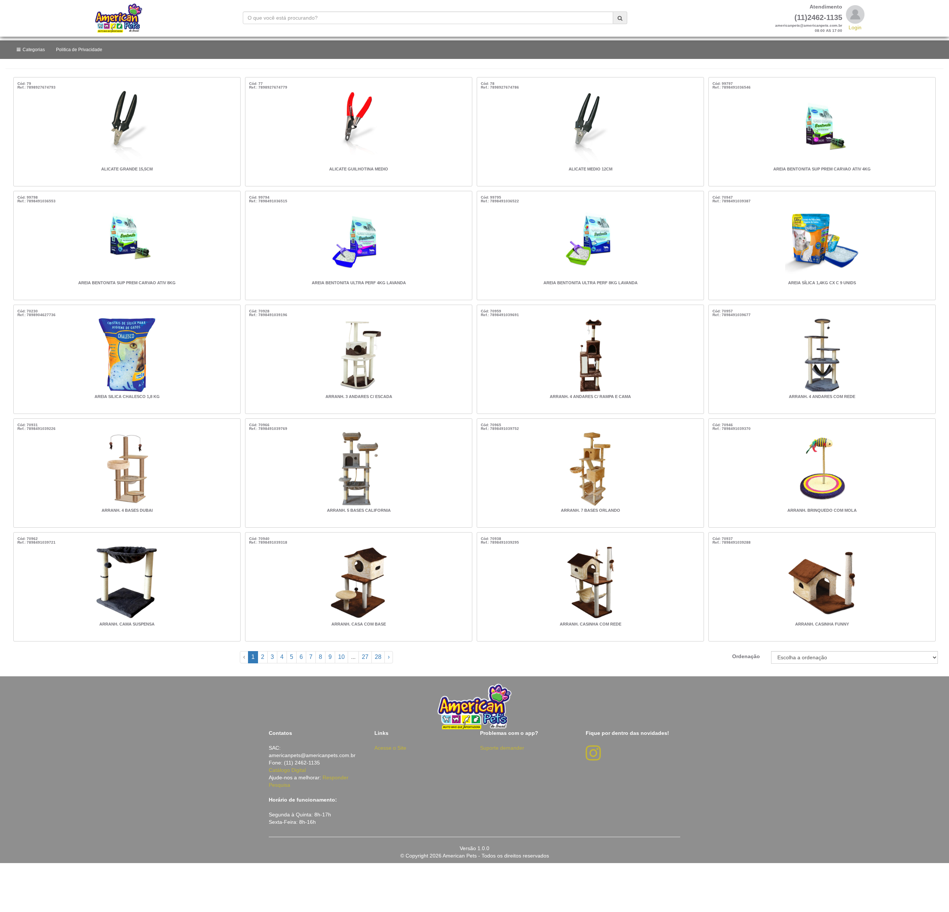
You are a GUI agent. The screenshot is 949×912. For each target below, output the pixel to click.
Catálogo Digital (287, 770)
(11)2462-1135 (818, 17)
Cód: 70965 (491, 425)
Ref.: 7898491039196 (268, 315)
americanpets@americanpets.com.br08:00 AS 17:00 (808, 28)
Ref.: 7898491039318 (268, 542)
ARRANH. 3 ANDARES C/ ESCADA (358, 396)
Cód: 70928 (259, 311)
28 (378, 657)
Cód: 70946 (722, 425)
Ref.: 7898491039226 (36, 429)
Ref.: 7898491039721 (36, 542)
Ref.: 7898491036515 (268, 201)
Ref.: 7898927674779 (268, 87)
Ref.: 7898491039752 (500, 429)
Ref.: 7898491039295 (500, 542)
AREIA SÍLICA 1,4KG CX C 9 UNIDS (822, 283)
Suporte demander (502, 748)
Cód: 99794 (259, 197)
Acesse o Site (390, 748)
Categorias (32, 49)
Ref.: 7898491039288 (731, 542)
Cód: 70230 (27, 311)
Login (855, 27)
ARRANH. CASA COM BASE (358, 624)
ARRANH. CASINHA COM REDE (590, 624)
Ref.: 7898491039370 (731, 429)
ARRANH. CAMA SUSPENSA (127, 624)
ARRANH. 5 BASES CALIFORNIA (359, 510)
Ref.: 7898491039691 (500, 315)
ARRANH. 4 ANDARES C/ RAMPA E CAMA (590, 396)
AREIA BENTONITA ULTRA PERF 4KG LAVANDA (359, 283)
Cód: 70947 (722, 197)
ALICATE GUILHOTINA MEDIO (358, 169)
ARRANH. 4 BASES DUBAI (127, 510)
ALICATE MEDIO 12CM (590, 169)
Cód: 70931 (27, 425)
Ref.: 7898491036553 (36, 201)
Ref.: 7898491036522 (500, 201)
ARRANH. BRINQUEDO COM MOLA (822, 510)
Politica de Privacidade (79, 49)
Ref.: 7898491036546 (731, 87)
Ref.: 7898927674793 (36, 87)
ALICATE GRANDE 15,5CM (127, 169)
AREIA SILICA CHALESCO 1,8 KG (127, 396)
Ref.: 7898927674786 (500, 87)
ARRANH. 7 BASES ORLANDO (590, 510)
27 (365, 657)
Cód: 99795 (491, 197)
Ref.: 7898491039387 (731, 201)
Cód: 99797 (722, 84)
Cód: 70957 (722, 311)
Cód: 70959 (491, 311)
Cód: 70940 (259, 539)
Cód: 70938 (491, 539)
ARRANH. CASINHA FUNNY (822, 624)
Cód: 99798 (27, 197)
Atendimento (826, 7)
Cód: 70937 (722, 539)
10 (341, 657)
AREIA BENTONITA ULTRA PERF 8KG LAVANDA (590, 283)
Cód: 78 (488, 84)
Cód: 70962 (27, 539)
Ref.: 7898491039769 (268, 429)
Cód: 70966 (259, 425)
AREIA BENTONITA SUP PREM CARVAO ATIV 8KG (127, 283)
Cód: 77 (256, 84)
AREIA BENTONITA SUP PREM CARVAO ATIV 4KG (822, 169)
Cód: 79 (24, 84)
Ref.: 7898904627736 (36, 315)
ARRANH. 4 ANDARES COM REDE (822, 396)
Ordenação (746, 656)
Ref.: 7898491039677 (731, 315)
